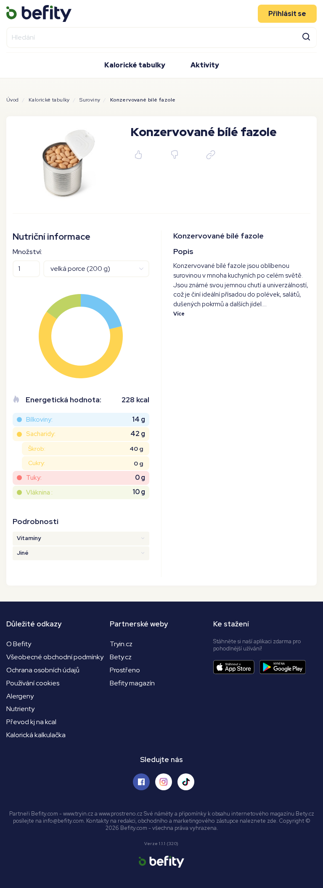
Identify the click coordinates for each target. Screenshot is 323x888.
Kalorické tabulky (134, 65)
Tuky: (34, 477)
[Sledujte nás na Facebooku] (141, 781)
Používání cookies (32, 683)
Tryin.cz (121, 643)
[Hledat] (306, 36)
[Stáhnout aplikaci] (236, 667)
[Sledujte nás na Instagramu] (163, 781)
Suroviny (89, 99)
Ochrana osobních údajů (42, 670)
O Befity (18, 643)
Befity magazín (132, 683)
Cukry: (36, 463)
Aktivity (205, 65)
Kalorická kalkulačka (36, 734)
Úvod (12, 99)
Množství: (27, 251)
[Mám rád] (139, 155)
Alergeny (20, 696)
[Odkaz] (211, 155)
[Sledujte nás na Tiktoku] (185, 781)
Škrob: (36, 448)
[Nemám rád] (175, 155)
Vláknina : (39, 492)
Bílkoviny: (39, 419)
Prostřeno (125, 670)
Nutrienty (20, 708)
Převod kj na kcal (31, 721)
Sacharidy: (41, 433)
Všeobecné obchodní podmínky (54, 657)
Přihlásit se (287, 13)
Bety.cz (121, 657)
